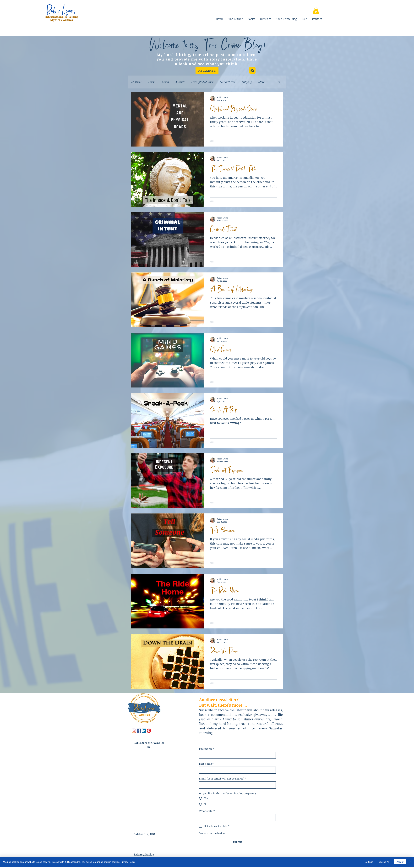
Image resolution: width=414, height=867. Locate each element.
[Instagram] (134, 731)
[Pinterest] (149, 731)
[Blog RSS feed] (252, 70)
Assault (179, 82)
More (261, 82)
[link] (316, 10)
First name (206, 748)
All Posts (136, 82)
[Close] (410, 861)
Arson (165, 82)
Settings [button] (369, 861)
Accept (400, 861)
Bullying (247, 82)
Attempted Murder (202, 82)
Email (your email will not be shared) (222, 778)
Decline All (383, 861)
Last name (206, 763)
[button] (207, 70)
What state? (207, 810)
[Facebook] (139, 731)
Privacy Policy (128, 861)
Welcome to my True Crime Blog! (207, 44)
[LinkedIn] (144, 731)
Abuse (151, 82)
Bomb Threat (227, 82)
